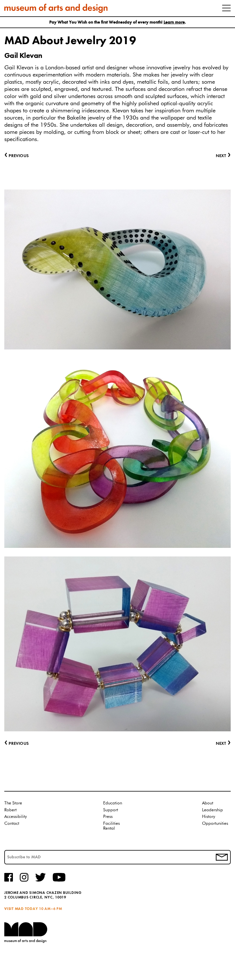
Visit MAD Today (21, 909)
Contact (11, 823)
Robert (10, 810)
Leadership (212, 810)
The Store (13, 803)
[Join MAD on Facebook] (8, 880)
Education (112, 803)
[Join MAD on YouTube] (59, 880)
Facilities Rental (111, 826)
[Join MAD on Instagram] (24, 880)
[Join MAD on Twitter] (40, 880)
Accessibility (15, 816)
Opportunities (215, 823)
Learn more (174, 22)
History (208, 816)
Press (108, 816)
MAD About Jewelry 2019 (70, 41)
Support (110, 810)
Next (223, 744)
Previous (16, 744)
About (207, 803)
